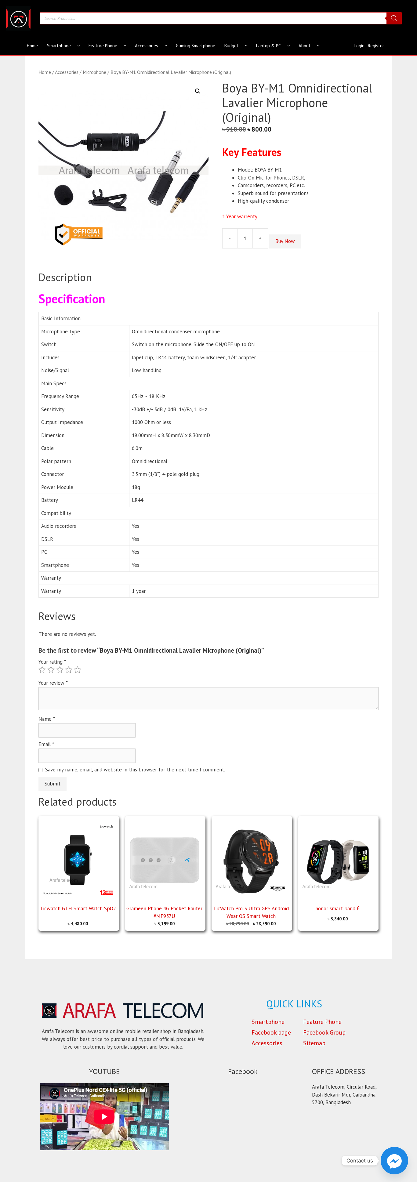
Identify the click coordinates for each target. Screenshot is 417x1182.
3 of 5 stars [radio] (59, 669)
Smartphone (59, 46)
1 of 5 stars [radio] (42, 669)
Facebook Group (324, 1032)
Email (46, 744)
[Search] (394, 18)
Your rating (52, 661)
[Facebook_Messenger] (394, 1160)
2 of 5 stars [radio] (51, 669)
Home (32, 46)
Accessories (146, 46)
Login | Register (369, 46)
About (304, 46)
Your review (53, 683)
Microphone (94, 72)
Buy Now (285, 241)
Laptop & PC (268, 46)
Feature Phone (103, 46)
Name (46, 719)
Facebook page (271, 1032)
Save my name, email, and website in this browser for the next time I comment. (135, 769)
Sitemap (314, 1043)
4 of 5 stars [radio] (68, 669)
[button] (197, 91)
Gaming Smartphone (195, 46)
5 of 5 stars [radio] (77, 669)
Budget (231, 46)
